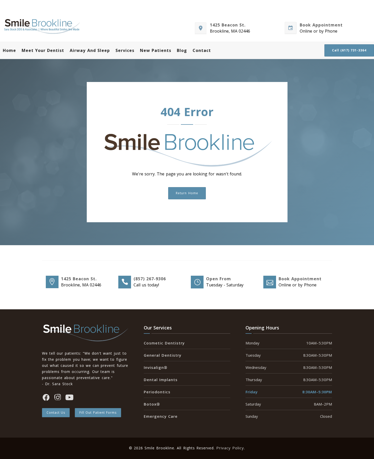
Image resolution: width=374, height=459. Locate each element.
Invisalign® (155, 367)
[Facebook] (46, 398)
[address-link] (52, 282)
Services (125, 50)
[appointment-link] (269, 282)
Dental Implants (161, 379)
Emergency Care (161, 416)
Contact (202, 50)
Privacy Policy (230, 447)
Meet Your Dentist (43, 50)
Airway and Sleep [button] (90, 50)
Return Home (187, 193)
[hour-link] (197, 282)
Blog (182, 50)
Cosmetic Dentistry (164, 342)
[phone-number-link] (124, 282)
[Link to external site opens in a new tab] (201, 29)
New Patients (155, 50)
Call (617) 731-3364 (349, 50)
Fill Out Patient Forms (98, 412)
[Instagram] (58, 398)
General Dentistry (162, 355)
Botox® (152, 404)
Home (9, 50)
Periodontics (157, 391)
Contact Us (56, 412)
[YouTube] (69, 398)
